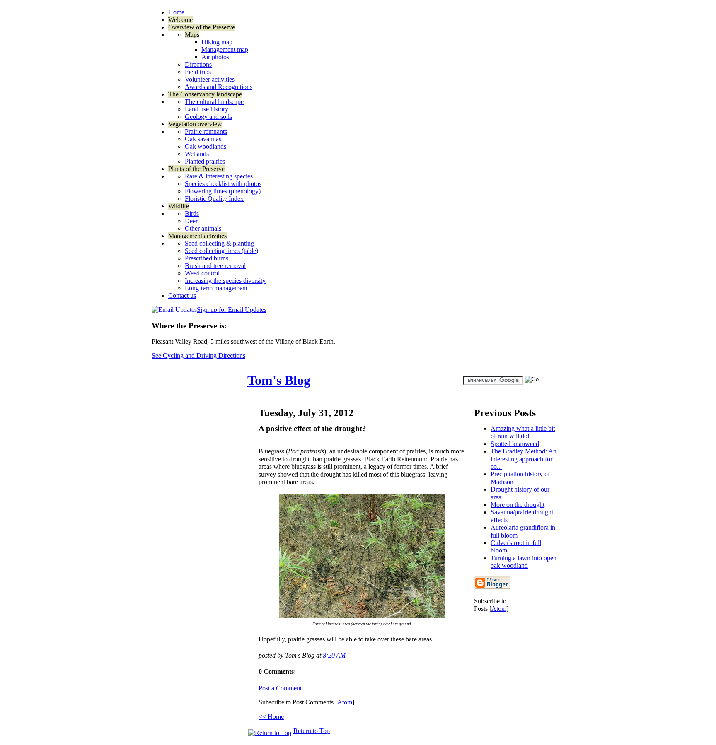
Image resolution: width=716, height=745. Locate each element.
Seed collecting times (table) (221, 250)
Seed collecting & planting (219, 243)
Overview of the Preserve (201, 27)
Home (176, 12)
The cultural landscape (214, 101)
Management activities (197, 235)
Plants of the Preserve (196, 168)
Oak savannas (203, 138)
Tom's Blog (278, 380)
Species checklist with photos (223, 183)
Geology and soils (208, 116)
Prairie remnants (206, 131)
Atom (498, 608)
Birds (192, 213)
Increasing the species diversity (225, 280)
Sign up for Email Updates (231, 309)
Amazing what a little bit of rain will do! (523, 432)
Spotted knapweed (515, 443)
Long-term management (216, 288)
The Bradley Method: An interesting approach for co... (523, 459)
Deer (191, 220)
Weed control (202, 273)
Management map (224, 49)
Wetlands (197, 153)
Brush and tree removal (215, 265)
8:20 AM (334, 655)
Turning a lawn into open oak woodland (523, 562)
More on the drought (517, 504)
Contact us (182, 295)
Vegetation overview (195, 124)
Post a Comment (280, 688)
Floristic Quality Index (214, 198)
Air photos (215, 56)
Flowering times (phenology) (223, 191)
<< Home (271, 716)
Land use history (206, 109)
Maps (192, 34)
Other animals (203, 228)
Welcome (180, 19)
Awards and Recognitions (218, 86)
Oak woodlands (205, 146)
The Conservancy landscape (205, 94)
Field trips (198, 71)
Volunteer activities (210, 79)
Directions (198, 64)
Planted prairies (205, 161)
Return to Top (311, 730)
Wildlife (178, 206)
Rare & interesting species (219, 176)
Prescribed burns (206, 258)
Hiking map (216, 42)
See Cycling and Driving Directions (198, 355)
